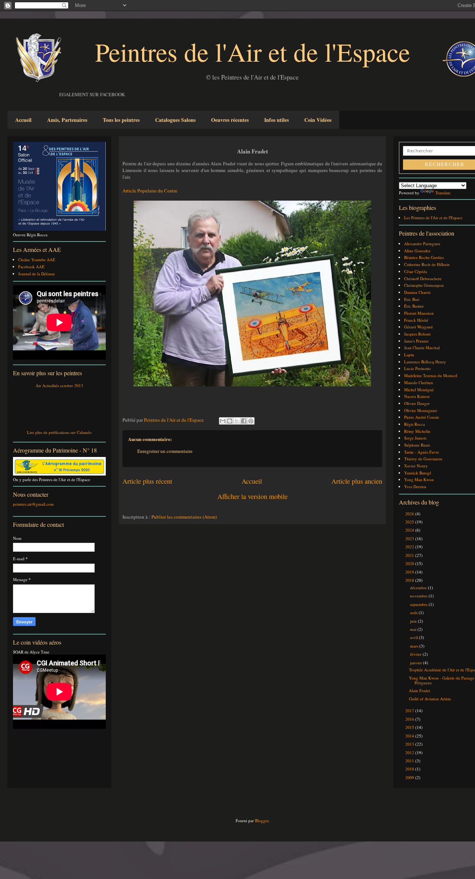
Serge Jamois (415, 438)
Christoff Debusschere (423, 278)
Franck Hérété (416, 320)
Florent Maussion (419, 313)
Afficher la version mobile (252, 496)
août (414, 612)
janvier (416, 662)
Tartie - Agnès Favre (421, 452)
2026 (410, 513)
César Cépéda (415, 271)
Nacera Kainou (417, 396)
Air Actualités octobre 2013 (59, 385)
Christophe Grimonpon (424, 285)
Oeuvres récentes (230, 120)
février (416, 654)
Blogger (261, 820)
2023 (410, 538)
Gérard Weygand (418, 327)
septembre (419, 604)
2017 (410, 710)
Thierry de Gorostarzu (423, 458)
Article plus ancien (356, 481)
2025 (410, 522)
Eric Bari (411, 299)
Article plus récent (147, 481)
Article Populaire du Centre (149, 190)
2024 (410, 530)
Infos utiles (276, 120)
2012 (410, 752)
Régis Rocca (414, 424)
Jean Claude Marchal (422, 347)
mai (413, 629)
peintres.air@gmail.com (33, 504)
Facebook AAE (31, 266)
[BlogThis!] (229, 421)
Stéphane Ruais (417, 445)
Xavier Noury (416, 465)
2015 (410, 727)
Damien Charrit (417, 292)
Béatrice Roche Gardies (424, 257)
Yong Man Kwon (419, 479)
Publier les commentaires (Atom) (184, 516)
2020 (410, 563)
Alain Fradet (419, 690)
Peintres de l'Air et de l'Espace (252, 51)
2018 (410, 580)
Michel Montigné (419, 389)
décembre (419, 587)
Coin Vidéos (317, 120)
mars (414, 646)
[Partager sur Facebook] (244, 421)
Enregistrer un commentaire (165, 451)
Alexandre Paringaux (422, 243)
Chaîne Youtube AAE (36, 259)
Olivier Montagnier (420, 410)
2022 (410, 546)
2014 (410, 736)
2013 (410, 744)
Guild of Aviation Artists (430, 698)
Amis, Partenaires (67, 120)
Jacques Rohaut (417, 334)
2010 (410, 769)
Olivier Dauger (417, 403)
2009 (410, 777)
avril (414, 637)
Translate (443, 192)
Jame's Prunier (416, 341)
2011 (410, 760)
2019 (410, 572)
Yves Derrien (415, 486)
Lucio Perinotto (417, 368)
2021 (410, 555)
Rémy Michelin (417, 431)
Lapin (409, 354)
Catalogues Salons (175, 120)
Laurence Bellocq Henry (425, 361)
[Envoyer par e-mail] (222, 421)
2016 (410, 719)
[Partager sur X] (236, 421)
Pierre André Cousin (421, 417)
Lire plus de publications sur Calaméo (59, 432)
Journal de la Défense (36, 273)
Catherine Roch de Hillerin (427, 264)
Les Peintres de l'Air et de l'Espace (433, 217)
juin (414, 621)
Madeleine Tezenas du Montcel (430, 375)
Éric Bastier (414, 306)
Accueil (23, 120)
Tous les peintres (121, 120)
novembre (419, 596)
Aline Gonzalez (417, 250)
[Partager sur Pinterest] (251, 421)
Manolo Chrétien (418, 382)
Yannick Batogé (417, 473)
